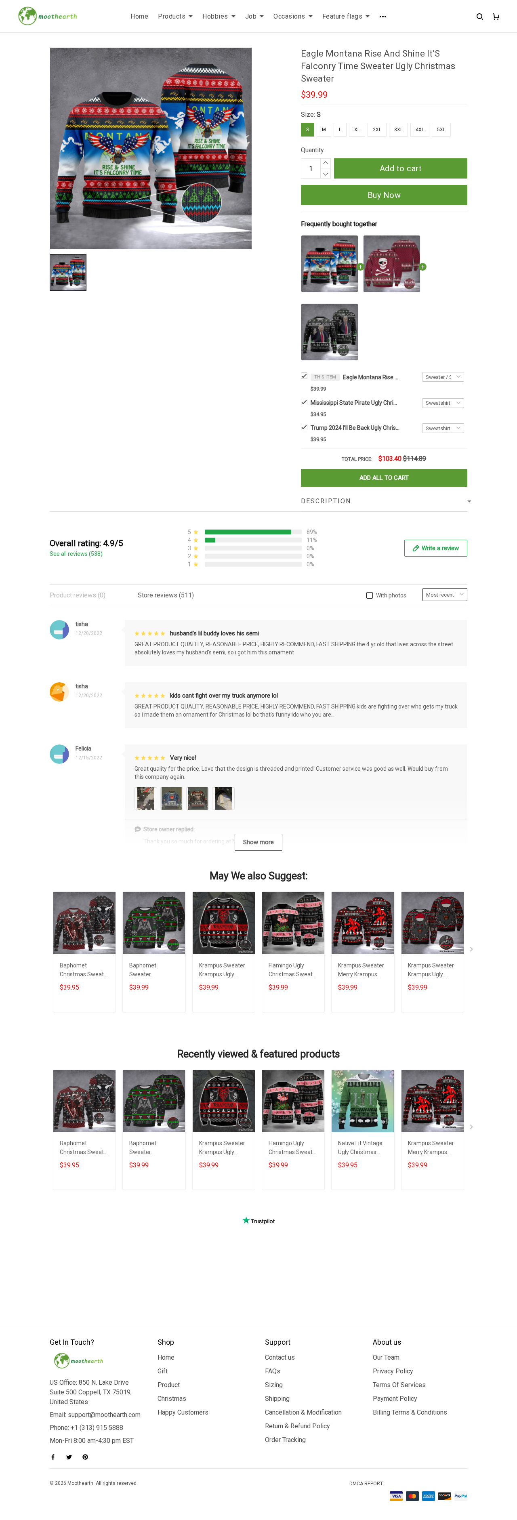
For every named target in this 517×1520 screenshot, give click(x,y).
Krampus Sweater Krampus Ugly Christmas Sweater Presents (432, 971)
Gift (163, 1371)
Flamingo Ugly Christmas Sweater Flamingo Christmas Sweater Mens (293, 971)
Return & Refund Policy (297, 1426)
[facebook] (55, 1457)
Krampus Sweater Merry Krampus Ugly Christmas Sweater (361, 971)
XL (357, 129)
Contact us (280, 1357)
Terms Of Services (399, 1385)
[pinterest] (87, 1457)
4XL (420, 129)
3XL (398, 129)
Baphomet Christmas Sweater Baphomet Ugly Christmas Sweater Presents (84, 971)
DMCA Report (366, 1483)
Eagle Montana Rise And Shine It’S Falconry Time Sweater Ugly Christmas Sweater (371, 377)
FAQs (272, 1371)
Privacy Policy (393, 1371)
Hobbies (215, 16)
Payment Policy (395, 1398)
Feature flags (342, 16)
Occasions (289, 16)
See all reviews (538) (76, 554)
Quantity (312, 150)
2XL (377, 129)
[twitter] (71, 1457)
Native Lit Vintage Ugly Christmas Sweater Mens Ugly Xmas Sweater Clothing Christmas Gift (362, 1148)
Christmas (172, 1398)
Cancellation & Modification (303, 1412)
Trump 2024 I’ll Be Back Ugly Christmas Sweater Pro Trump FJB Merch (355, 428)
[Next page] (472, 951)
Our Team (386, 1357)
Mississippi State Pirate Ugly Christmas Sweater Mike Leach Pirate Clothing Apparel (355, 402)
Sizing (274, 1385)
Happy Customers (183, 1412)
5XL (441, 129)
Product (169, 1385)
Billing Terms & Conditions (410, 1412)
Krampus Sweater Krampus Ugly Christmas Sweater (223, 971)
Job (251, 16)
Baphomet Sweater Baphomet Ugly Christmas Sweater (154, 971)
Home (139, 16)
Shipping (277, 1398)
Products (171, 16)
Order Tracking (285, 1440)
